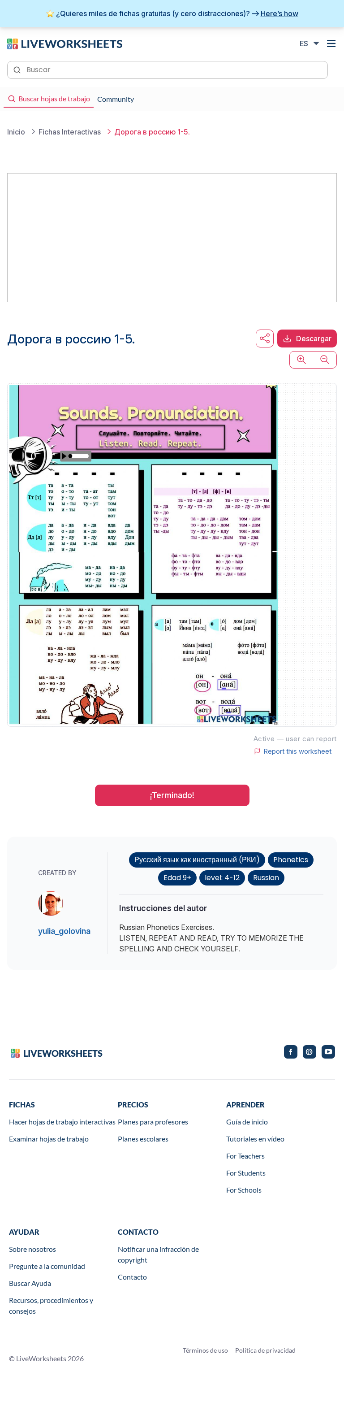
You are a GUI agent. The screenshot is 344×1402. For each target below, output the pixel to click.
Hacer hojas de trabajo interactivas (62, 1121)
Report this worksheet (297, 751)
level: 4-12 (222, 877)
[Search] (18, 69)
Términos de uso (205, 1350)
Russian (266, 877)
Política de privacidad (265, 1350)
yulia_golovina (64, 931)
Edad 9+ (177, 877)
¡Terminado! (172, 795)
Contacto (132, 1276)
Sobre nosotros (32, 1249)
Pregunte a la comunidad (47, 1266)
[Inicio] (64, 43)
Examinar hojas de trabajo (49, 1138)
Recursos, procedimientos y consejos (51, 1305)
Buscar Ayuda (30, 1283)
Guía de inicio (247, 1121)
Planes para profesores (153, 1121)
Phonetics (290, 860)
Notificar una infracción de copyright (158, 1254)
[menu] (331, 43)
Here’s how (279, 13)
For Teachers (245, 1155)
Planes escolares (143, 1138)
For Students (246, 1172)
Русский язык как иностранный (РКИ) (197, 860)
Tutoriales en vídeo (255, 1138)
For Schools (244, 1189)
